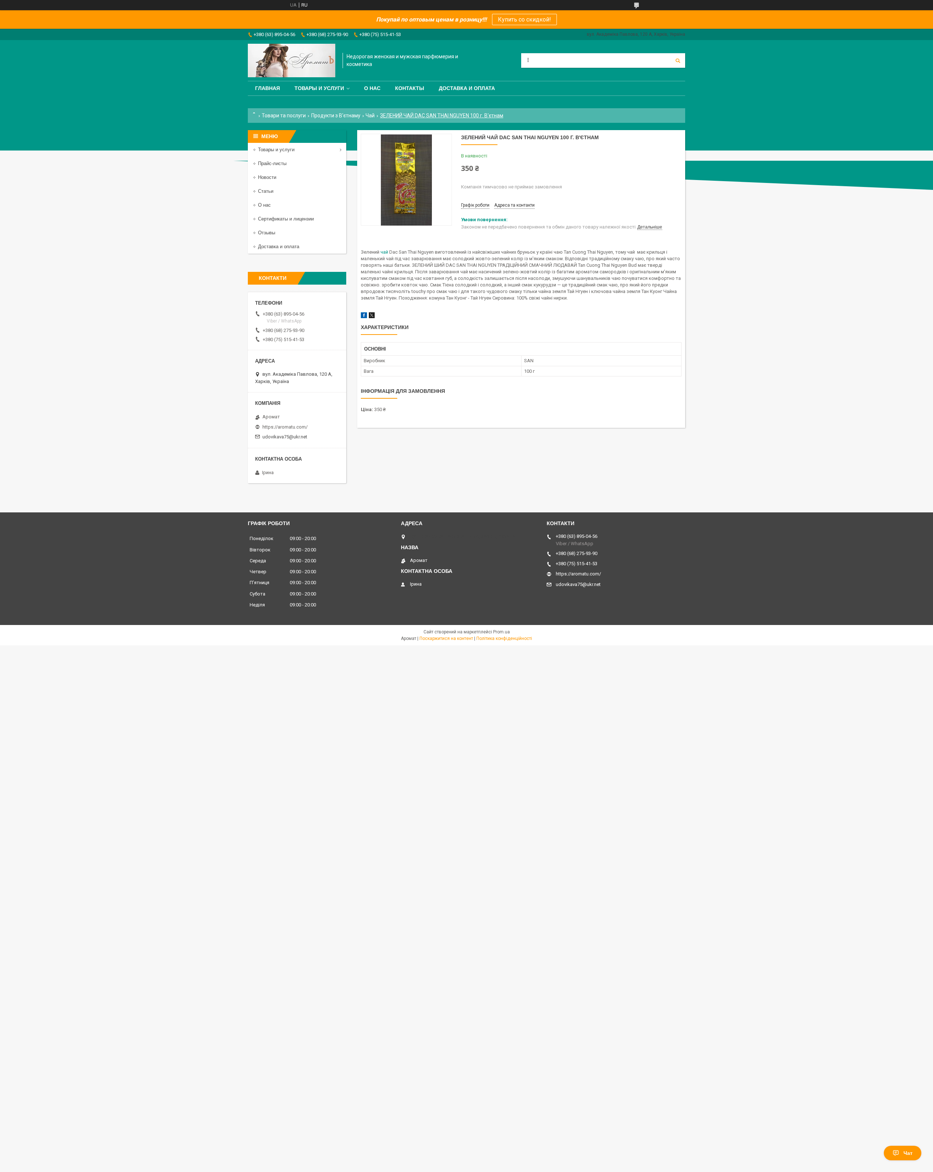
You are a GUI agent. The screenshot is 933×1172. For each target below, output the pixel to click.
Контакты (409, 88)
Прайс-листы (272, 163)
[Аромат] (291, 60)
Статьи (265, 191)
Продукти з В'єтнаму (335, 115)
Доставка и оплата (467, 88)
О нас (372, 88)
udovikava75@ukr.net (284, 437)
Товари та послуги (284, 115)
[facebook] (364, 316)
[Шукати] (678, 60)
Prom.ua (501, 631)
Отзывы (266, 232)
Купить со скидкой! (524, 19)
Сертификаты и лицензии (286, 219)
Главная (267, 88)
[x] (372, 316)
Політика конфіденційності (504, 638)
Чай (370, 115)
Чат (908, 1153)
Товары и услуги (319, 88)
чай (384, 252)
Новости (267, 177)
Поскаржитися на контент (446, 638)
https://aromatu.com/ (285, 427)
